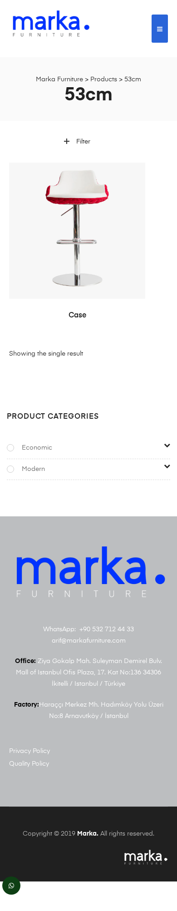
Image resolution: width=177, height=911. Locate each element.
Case (77, 315)
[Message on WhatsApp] (11, 885)
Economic (37, 448)
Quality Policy (29, 764)
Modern (33, 469)
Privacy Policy (29, 751)
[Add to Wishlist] (134, 174)
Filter (83, 142)
